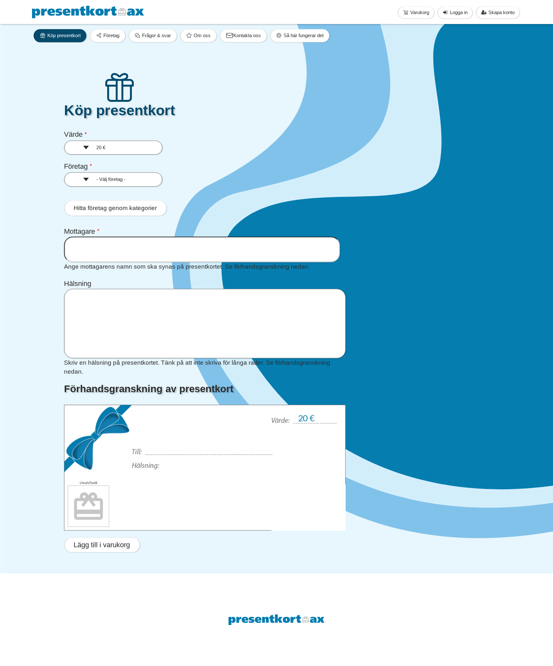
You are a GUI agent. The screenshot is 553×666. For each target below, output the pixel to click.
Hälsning (77, 284)
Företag (76, 166)
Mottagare (79, 231)
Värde (73, 134)
